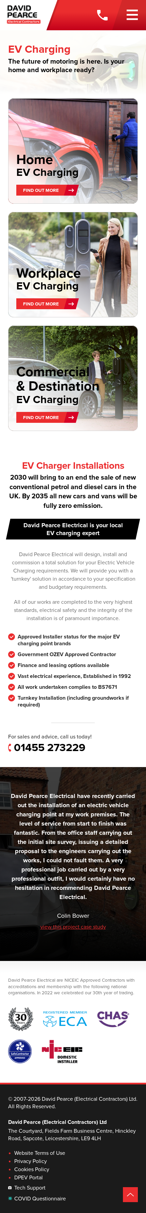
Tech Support (29, 1188)
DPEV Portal (28, 1177)
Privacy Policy (30, 1161)
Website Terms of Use (39, 1153)
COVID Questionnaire (40, 1198)
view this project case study (73, 927)
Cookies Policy (31, 1169)
